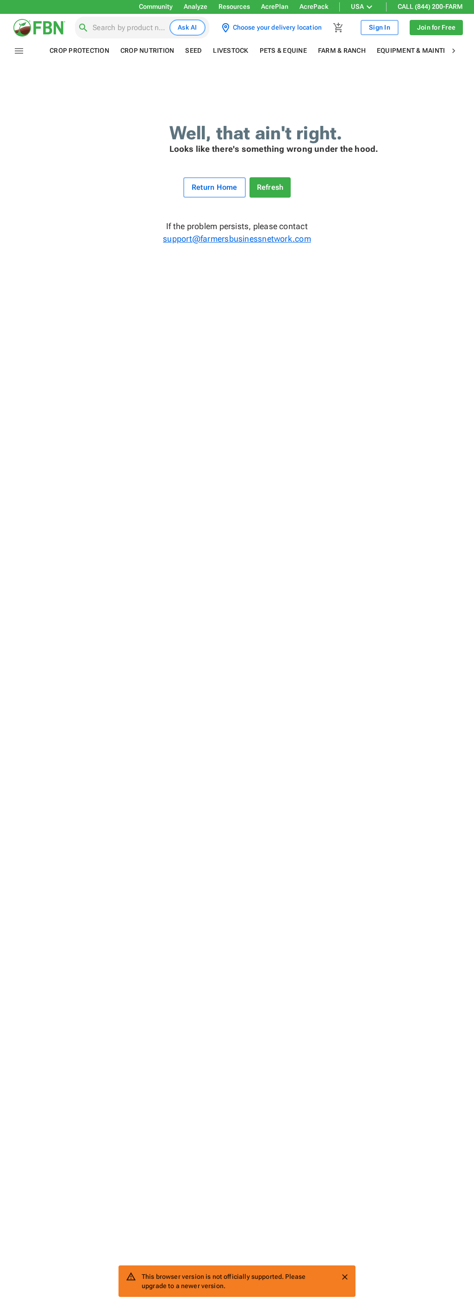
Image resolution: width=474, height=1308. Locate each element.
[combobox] (129, 27)
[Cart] (338, 28)
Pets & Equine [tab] (283, 50)
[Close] (345, 1277)
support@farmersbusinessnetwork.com (237, 238)
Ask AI (187, 27)
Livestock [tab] (230, 50)
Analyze (195, 6)
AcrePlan (274, 6)
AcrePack (313, 6)
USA (357, 6)
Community (156, 6)
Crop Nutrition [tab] (147, 50)
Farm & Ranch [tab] (342, 50)
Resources (234, 6)
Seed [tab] (193, 50)
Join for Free (436, 27)
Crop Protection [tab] (79, 50)
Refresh (270, 187)
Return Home (214, 187)
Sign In (379, 27)
